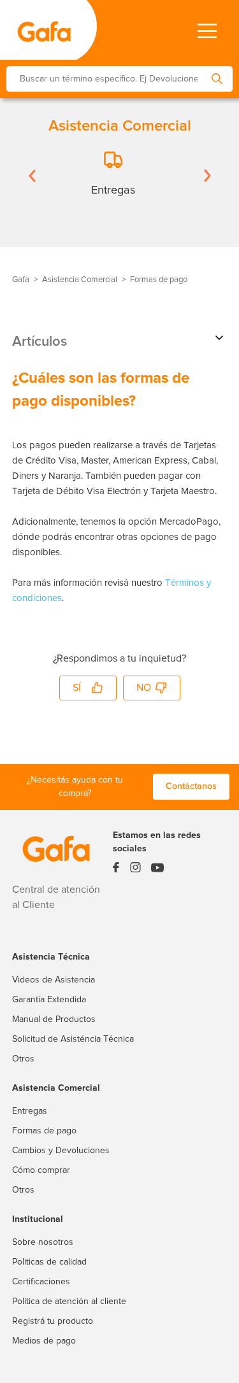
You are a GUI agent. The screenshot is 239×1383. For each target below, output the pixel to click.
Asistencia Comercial (79, 280)
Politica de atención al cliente (69, 1301)
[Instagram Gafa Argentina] (135, 870)
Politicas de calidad (49, 1262)
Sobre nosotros (42, 1242)
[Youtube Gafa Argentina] (157, 869)
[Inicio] (38, 30)
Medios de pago (44, 1341)
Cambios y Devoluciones (61, 1150)
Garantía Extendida (49, 999)
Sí (77, 688)
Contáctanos (191, 786)
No (143, 688)
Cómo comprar (41, 1170)
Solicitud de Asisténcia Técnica (73, 1039)
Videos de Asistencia (53, 979)
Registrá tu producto (52, 1321)
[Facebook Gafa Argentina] (116, 870)
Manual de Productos (54, 1019)
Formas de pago (158, 280)
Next (207, 175)
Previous (31, 175)
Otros (23, 1058)
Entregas (29, 1111)
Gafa (20, 280)
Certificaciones (41, 1281)
